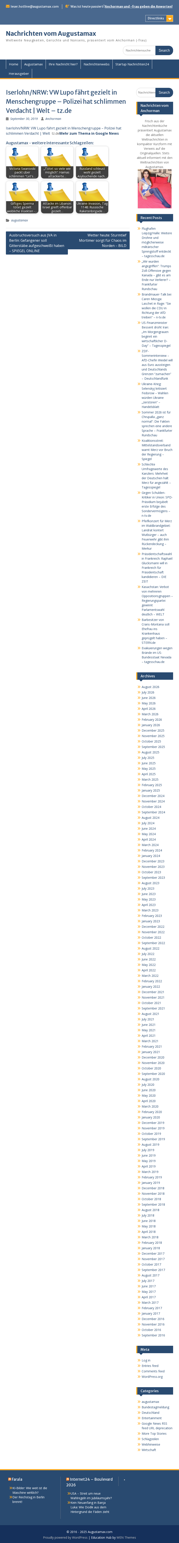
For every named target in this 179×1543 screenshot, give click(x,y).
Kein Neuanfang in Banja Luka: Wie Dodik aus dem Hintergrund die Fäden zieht (90, 1507)
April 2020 (149, 1101)
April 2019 (149, 1166)
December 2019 (153, 1123)
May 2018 (149, 1226)
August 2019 (150, 1144)
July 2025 (148, 758)
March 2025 (150, 779)
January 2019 (151, 1183)
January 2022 (151, 986)
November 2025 (153, 736)
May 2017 (149, 1292)
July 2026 (148, 692)
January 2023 (151, 921)
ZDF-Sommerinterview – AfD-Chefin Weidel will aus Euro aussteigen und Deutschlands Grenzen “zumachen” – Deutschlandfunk (157, 365)
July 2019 (148, 1150)
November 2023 (153, 867)
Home (13, 64)
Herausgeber (19, 73)
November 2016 (153, 1324)
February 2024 (152, 850)
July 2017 (148, 1281)
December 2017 (153, 1253)
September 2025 (153, 747)
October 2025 (151, 741)
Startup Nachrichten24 (132, 64)
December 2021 (153, 992)
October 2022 (151, 937)
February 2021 (152, 1046)
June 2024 (149, 828)
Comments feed (153, 1371)
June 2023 (149, 894)
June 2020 (149, 1090)
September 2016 (153, 1335)
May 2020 (149, 1095)
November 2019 (153, 1128)
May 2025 (149, 768)
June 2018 (149, 1221)
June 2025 (149, 763)
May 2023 (149, 899)
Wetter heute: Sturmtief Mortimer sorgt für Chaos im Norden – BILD (102, 240)
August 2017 (150, 1275)
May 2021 (149, 1030)
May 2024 (149, 834)
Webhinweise (151, 1444)
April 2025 (149, 774)
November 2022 (153, 932)
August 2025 (150, 752)
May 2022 (149, 965)
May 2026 (149, 703)
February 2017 (152, 1308)
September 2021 (153, 1008)
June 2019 (149, 1155)
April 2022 (149, 970)
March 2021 (150, 1041)
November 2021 (153, 997)
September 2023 (153, 877)
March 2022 (150, 976)
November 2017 (153, 1259)
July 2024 (148, 823)
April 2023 (149, 905)
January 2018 (151, 1248)
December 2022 (153, 926)
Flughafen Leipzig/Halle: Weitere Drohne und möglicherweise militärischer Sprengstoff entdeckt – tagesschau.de (157, 242)
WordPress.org (152, 1377)
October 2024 (151, 807)
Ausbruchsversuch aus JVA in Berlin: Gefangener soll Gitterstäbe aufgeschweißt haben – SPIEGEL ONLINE (36, 243)
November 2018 (153, 1193)
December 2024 (153, 796)
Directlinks (156, 18)
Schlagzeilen (150, 1439)
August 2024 (150, 818)
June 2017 (149, 1286)
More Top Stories (154, 1433)
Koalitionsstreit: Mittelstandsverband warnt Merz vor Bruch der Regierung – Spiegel (157, 449)
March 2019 (150, 1172)
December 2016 (153, 1319)
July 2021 (148, 1019)
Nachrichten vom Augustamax (51, 33)
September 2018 (153, 1204)
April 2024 (149, 839)
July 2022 (148, 954)
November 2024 (153, 801)
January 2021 (151, 1052)
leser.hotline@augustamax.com (35, 6)
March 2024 (150, 845)
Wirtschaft (149, 1450)
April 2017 (149, 1297)
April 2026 (149, 709)
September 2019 (153, 1139)
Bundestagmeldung (155, 1407)
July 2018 (148, 1215)
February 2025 (152, 785)
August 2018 (150, 1210)
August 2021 (150, 1014)
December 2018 (153, 1188)
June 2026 (149, 698)
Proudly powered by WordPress (65, 1537)
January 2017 (151, 1313)
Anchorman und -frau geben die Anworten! (138, 6)
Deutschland (150, 1412)
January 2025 (151, 790)
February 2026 (152, 719)
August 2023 (150, 883)
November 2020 (153, 1063)
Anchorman (53, 119)
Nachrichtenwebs (97, 64)
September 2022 (153, 943)
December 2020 (153, 1057)
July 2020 (148, 1084)
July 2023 (148, 888)
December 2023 (153, 861)
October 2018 (151, 1199)
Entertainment (152, 1418)
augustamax (19, 220)
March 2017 (150, 1302)
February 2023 (152, 916)
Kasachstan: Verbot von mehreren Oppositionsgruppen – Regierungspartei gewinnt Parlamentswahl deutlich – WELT (157, 600)
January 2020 (151, 1117)
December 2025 (153, 730)
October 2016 (151, 1330)
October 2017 (151, 1264)
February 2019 (152, 1177)
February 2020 (152, 1112)
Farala (17, 1479)
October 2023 (151, 872)
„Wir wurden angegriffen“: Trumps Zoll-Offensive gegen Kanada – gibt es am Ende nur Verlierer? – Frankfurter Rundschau (156, 275)
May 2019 (149, 1161)
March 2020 (150, 1106)
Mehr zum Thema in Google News (89, 133)
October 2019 (151, 1134)
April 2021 (149, 1035)
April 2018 (149, 1232)
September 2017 (153, 1270)
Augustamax (33, 64)
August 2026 (150, 687)
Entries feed (150, 1366)
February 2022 (152, 981)
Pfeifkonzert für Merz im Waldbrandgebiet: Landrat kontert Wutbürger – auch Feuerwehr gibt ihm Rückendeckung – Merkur (157, 535)
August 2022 (150, 948)
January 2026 (151, 725)
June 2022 (149, 959)
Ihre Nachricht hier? (63, 64)
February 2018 (152, 1243)
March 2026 (150, 714)
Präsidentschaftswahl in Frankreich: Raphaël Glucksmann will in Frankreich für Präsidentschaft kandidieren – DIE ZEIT (157, 567)
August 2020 (150, 1079)
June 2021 (149, 1025)
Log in (146, 1360)
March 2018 (150, 1237)
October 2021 (151, 1003)
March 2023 (150, 910)
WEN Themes (126, 1537)
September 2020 (153, 1074)
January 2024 (151, 856)
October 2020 (151, 1068)
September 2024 (153, 812)
